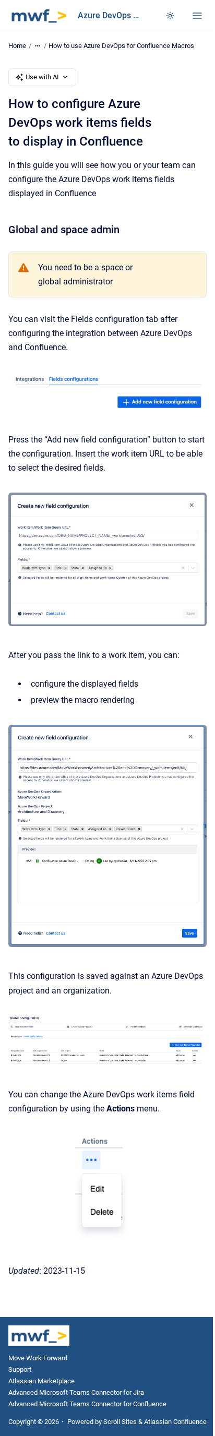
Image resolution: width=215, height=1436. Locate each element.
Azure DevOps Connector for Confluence (111, 15)
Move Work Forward (37, 1358)
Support (19, 1369)
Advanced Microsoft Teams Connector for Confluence (87, 1404)
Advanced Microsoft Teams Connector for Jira (76, 1392)
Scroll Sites (120, 1422)
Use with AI (42, 77)
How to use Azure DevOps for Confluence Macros (121, 46)
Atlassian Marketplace (41, 1381)
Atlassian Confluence (175, 1422)
